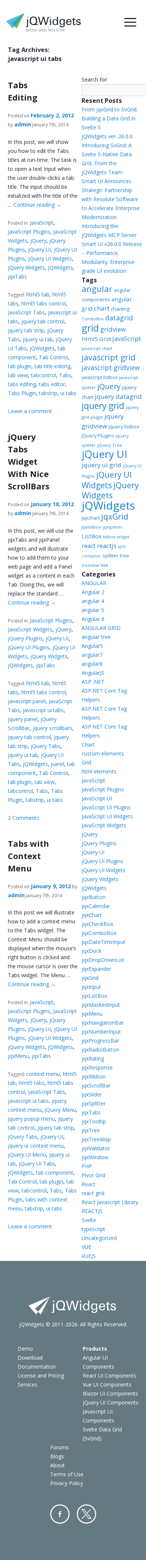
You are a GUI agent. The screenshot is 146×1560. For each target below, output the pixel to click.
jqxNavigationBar (103, 1022)
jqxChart (92, 915)
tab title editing (52, 366)
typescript (93, 1229)
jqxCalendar (96, 906)
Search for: (95, 79)
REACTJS (92, 1211)
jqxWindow (95, 1157)
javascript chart (97, 348)
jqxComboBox (99, 932)
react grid (93, 1193)
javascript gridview (111, 367)
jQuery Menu (60, 1109)
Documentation (37, 1366)
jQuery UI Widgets (50, 258)
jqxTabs (17, 276)
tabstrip (48, 393)
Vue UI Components (107, 1384)
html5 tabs (32, 1082)
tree (124, 556)
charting (120, 308)
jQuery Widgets (26, 267)
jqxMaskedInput (101, 1004)
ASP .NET (93, 681)
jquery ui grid (101, 465)
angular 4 (93, 600)
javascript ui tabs (43, 710)
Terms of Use (66, 1474)
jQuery (38, 240)
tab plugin (19, 366)
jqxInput (91, 986)
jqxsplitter (112, 527)
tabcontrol (43, 375)
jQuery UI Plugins (28, 647)
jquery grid (103, 406)
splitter (110, 555)
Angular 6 (93, 618)
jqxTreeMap (96, 1139)
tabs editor (52, 384)
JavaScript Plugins (29, 231)
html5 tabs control (43, 303)
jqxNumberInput (101, 1031)
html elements (99, 771)
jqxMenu (18, 1055)
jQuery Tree (109, 445)
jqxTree (91, 1130)
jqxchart (91, 517)
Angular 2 (93, 592)
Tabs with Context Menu (28, 856)
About (57, 1465)
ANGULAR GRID (101, 627)
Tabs (65, 375)
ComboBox (93, 318)
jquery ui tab (38, 339)
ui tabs (68, 393)
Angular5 (92, 645)
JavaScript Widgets (30, 629)
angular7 (92, 654)
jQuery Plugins (25, 638)
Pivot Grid (93, 1175)
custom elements (103, 753)
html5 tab (37, 294)
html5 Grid (96, 338)
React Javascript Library (110, 1202)
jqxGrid (114, 516)
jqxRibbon (94, 1076)
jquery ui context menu (36, 1145)
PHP (87, 1166)
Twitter (86, 1514)
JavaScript (42, 222)
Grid (86, 762)
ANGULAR (94, 583)
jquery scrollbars (52, 728)
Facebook (60, 1514)
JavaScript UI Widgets (107, 816)
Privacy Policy (66, 1483)
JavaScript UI (97, 798)
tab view (18, 375)
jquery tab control (42, 321)
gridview (113, 329)
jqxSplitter (94, 1103)
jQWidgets (60, 267)
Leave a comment (30, 411)
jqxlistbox (91, 527)
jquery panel (22, 719)
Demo (25, 1348)
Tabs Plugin (22, 393)
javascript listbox (100, 377)
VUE (86, 1246)
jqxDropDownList (103, 959)
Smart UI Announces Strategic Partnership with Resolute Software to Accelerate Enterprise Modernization (111, 199)
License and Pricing (41, 1375)
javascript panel (27, 701)
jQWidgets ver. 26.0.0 (107, 136)
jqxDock (91, 950)
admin (22, 124)
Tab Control (53, 357)
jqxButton (94, 897)
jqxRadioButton (100, 1049)
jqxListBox (94, 995)
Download (30, 1357)
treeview (90, 565)
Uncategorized (99, 1237)
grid (90, 327)
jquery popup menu (31, 1118)
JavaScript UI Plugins (106, 807)
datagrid (119, 317)
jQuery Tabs (45, 746)
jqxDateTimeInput (103, 941)
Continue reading (37, 204)
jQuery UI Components (111, 1402)
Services (27, 1384)
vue (104, 565)
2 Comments (23, 817)
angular (97, 288)
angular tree (96, 636)
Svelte (89, 1220)
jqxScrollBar (96, 1085)
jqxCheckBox (97, 923)
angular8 (92, 663)
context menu (43, 1073)
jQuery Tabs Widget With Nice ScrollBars (28, 461)
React (88, 1184)
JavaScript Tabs (26, 312)
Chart (88, 744)
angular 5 (93, 609)
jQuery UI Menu (27, 1154)
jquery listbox (124, 426)
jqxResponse (97, 1067)
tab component (54, 1172)
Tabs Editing (22, 91)
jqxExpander (96, 968)
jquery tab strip (26, 330)
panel (57, 763)
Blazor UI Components (110, 1393)
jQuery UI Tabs (37, 1163)
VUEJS (89, 1255)
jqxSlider (92, 1094)
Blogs (57, 1456)
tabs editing (22, 384)
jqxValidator (96, 1148)
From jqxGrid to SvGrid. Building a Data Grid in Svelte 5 (110, 118)
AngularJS (93, 672)
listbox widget (116, 536)
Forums (59, 1447)
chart (101, 308)
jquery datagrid (118, 396)
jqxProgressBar (100, 1040)
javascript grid (109, 357)
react (88, 546)
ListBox (91, 536)
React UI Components (109, 1375)
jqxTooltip (94, 1121)
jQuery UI (39, 249)
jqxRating (93, 1058)
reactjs (106, 545)
